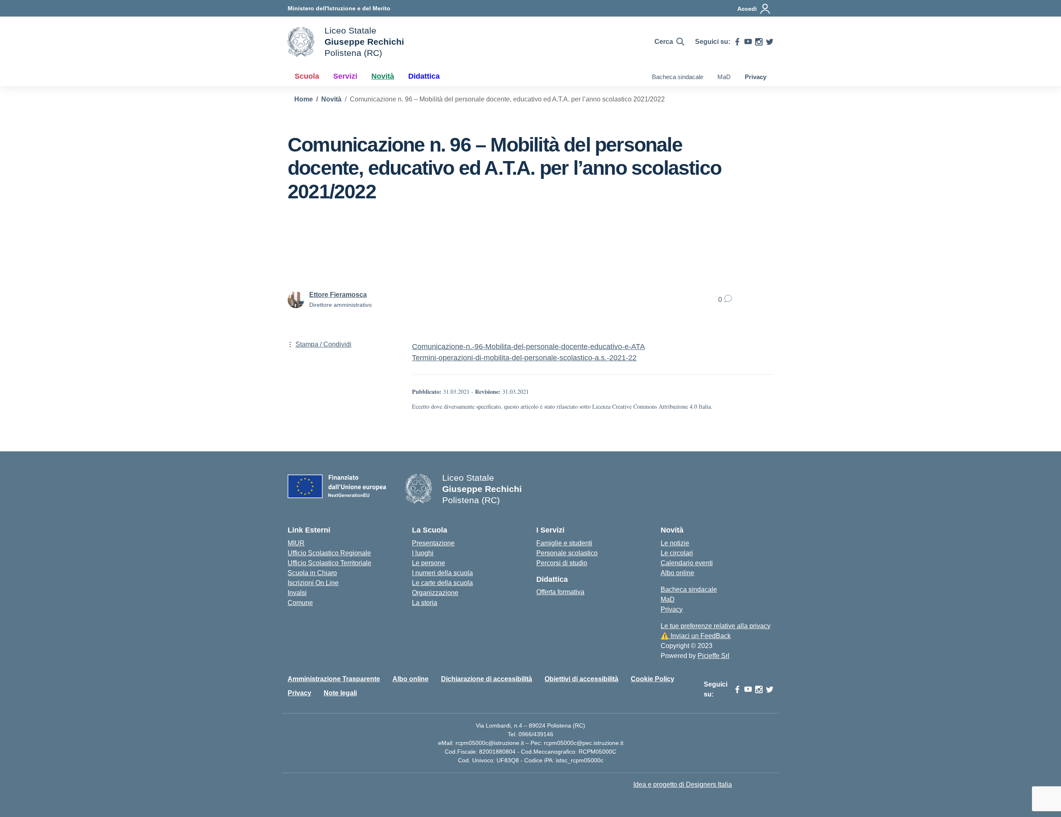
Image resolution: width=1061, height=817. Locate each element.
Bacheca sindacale (677, 76)
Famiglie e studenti (564, 543)
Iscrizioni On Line (313, 582)
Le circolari (677, 553)
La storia (424, 602)
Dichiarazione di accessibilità (486, 678)
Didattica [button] (424, 76)
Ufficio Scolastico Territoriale (329, 562)
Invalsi (297, 592)
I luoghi (423, 553)
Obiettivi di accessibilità (581, 678)
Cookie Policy (652, 678)
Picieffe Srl (713, 655)
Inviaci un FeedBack (696, 635)
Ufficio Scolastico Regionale (329, 553)
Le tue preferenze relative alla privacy (715, 625)
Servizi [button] (345, 76)
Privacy (755, 76)
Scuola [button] (307, 76)
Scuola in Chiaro (312, 572)
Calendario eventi (687, 562)
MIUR (296, 543)
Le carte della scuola (442, 582)
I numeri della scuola (442, 572)
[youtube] (748, 42)
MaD (724, 76)
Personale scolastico (567, 553)
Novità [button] (382, 76)
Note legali (340, 692)
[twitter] (769, 42)
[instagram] (759, 42)
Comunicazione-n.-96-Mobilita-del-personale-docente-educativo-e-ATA (528, 346)
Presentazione (433, 543)
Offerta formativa (560, 591)
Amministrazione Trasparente (334, 678)
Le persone (428, 562)
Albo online (677, 572)
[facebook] (737, 42)
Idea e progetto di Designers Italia (682, 784)
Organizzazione (435, 592)
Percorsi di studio (561, 562)
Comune (300, 602)
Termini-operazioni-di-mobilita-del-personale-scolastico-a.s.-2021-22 (524, 358)
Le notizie (675, 543)
